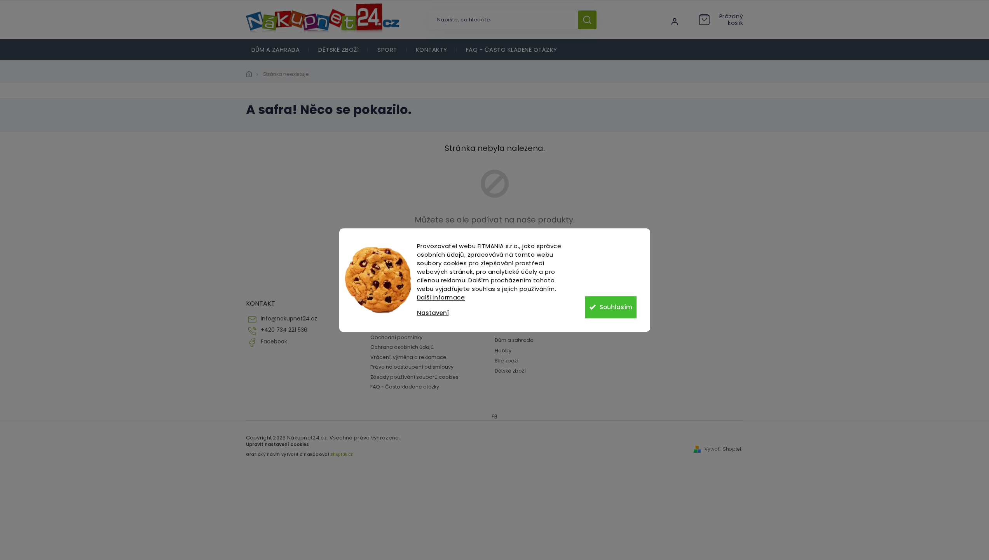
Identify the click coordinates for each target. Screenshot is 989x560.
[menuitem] (275, 49)
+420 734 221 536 (284, 330)
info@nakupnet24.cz (289, 318)
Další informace (441, 297)
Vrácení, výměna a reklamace (408, 357)
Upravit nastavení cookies (277, 444)
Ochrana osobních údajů (402, 347)
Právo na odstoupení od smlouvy (412, 367)
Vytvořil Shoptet (723, 449)
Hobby (503, 350)
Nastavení (433, 313)
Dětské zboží (510, 371)
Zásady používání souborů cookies (414, 377)
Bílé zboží (506, 360)
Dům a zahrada (514, 340)
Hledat (590, 20)
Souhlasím (616, 307)
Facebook (274, 341)
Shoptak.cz (341, 454)
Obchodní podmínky (396, 337)
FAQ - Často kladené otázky (404, 386)
